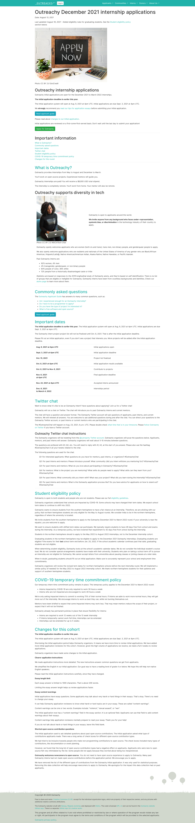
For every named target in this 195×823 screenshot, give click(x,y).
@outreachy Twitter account (92, 438)
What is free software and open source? (56, 309)
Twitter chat (40, 151)
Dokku (98, 806)
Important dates (42, 148)
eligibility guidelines (119, 498)
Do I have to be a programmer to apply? (56, 304)
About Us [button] (153, 3)
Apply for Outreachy (45, 129)
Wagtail (70, 806)
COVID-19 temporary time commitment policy (54, 156)
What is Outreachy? (43, 143)
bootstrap (77, 806)
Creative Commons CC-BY (63, 799)
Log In (60, 3)
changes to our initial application (65, 119)
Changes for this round (45, 159)
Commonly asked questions (47, 145)
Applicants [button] (107, 3)
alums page (41, 281)
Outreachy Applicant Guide (50, 296)
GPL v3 (119, 806)
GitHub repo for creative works (70, 808)
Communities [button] (121, 3)
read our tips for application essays (75, 108)
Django (63, 806)
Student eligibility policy (120, 22)
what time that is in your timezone (122, 425)
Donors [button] (142, 3)
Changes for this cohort (57, 629)
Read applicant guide (45, 113)
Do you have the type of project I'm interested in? (60, 306)
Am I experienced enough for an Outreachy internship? (62, 301)
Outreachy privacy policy (45, 820)
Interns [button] (133, 3)
